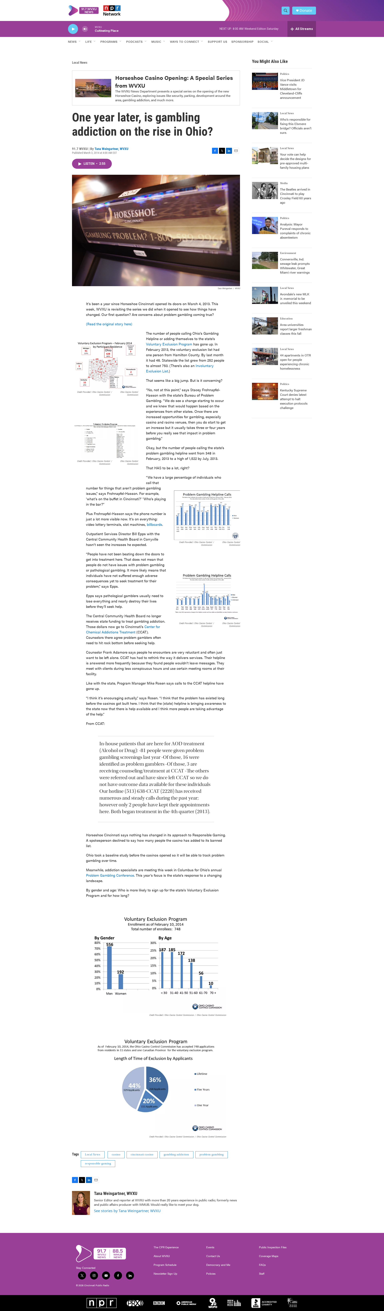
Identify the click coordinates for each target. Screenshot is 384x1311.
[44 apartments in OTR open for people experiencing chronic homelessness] (265, 356)
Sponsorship (242, 42)
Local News (79, 63)
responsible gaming (98, 1163)
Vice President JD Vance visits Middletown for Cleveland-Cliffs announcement (292, 89)
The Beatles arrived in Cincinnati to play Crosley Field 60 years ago (295, 196)
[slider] (91, 29)
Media (284, 183)
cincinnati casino (142, 1154)
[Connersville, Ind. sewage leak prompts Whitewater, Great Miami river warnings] (265, 260)
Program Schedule (165, 1264)
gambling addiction (176, 1154)
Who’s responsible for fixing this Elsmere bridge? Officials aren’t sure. (295, 126)
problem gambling (212, 1154)
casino (116, 1154)
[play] (73, 29)
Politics (284, 74)
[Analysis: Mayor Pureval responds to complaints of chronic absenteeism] (265, 225)
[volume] (85, 29)
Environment (288, 253)
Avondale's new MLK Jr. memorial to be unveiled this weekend (295, 298)
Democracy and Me (218, 1264)
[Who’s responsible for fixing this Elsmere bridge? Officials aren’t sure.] (265, 120)
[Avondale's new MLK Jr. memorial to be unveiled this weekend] (265, 295)
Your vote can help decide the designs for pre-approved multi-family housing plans (295, 161)
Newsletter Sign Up (165, 1273)
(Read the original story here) (109, 323)
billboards (154, 524)
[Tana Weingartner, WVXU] (81, 1203)
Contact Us (213, 1256)
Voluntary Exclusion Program (169, 343)
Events (210, 1247)
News (72, 42)
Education (286, 318)
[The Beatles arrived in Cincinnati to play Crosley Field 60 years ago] (265, 190)
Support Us (217, 42)
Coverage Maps (268, 1256)
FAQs (262, 1264)
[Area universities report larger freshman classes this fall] (265, 325)
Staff (261, 1273)
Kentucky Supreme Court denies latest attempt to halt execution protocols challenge (294, 399)
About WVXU (162, 1256)
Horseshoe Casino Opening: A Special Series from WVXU (174, 81)
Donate (306, 10)
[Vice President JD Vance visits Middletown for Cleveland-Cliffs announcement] (265, 81)
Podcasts (134, 42)
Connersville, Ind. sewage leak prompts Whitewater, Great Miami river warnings (295, 266)
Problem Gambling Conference (110, 875)
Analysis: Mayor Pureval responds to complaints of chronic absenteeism (295, 231)
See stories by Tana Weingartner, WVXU (127, 1210)
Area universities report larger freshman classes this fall (296, 329)
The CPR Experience (166, 1247)
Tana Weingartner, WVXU (111, 149)
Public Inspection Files (273, 1247)
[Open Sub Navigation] (79, 41)
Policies (211, 1273)
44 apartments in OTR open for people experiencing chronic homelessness (295, 362)
